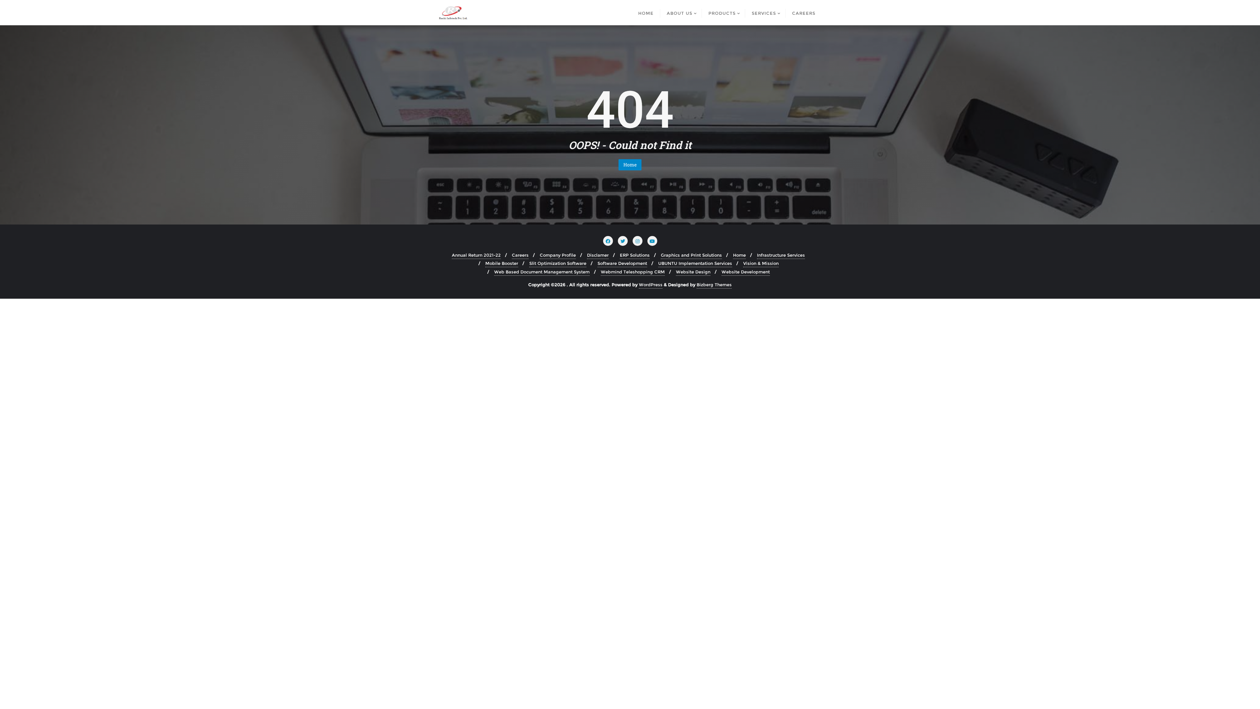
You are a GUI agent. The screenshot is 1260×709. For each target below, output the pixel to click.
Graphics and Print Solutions (691, 255)
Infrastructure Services (781, 255)
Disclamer (598, 255)
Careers (520, 255)
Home (630, 164)
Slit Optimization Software (557, 263)
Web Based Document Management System (542, 271)
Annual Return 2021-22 (476, 255)
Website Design (693, 271)
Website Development (746, 271)
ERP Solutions (635, 255)
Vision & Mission (761, 263)
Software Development (622, 263)
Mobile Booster (501, 263)
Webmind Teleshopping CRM (633, 271)
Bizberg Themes (714, 284)
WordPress (650, 284)
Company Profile (558, 255)
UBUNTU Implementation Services (695, 263)
